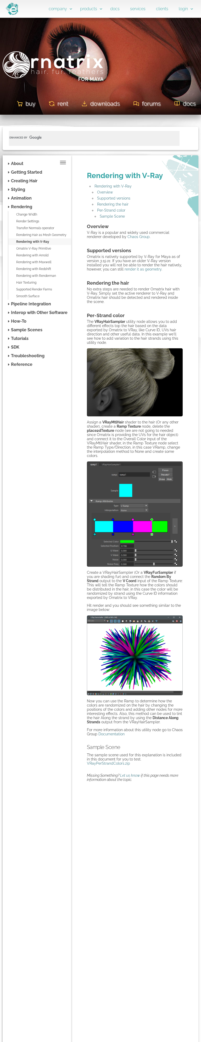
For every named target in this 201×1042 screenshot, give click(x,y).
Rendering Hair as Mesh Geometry (41, 235)
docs (115, 8)
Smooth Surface (28, 296)
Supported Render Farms (34, 289)
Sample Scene (112, 216)
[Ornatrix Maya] (53, 88)
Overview (105, 192)
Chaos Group (138, 237)
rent (62, 103)
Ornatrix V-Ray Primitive (33, 248)
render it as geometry (143, 269)
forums (151, 103)
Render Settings (27, 221)
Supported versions (113, 198)
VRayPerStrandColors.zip (108, 763)
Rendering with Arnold (32, 255)
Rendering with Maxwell (33, 262)
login (183, 8)
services (138, 8)
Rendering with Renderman (36, 276)
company (58, 8)
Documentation (111, 734)
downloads (105, 103)
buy (30, 103)
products (88, 8)
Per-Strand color (111, 210)
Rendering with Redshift (33, 269)
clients (162, 8)
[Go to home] (11, 14)
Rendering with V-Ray (32, 242)
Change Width (26, 214)
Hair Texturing (26, 282)
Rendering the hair (113, 204)
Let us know (130, 775)
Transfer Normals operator (35, 228)
